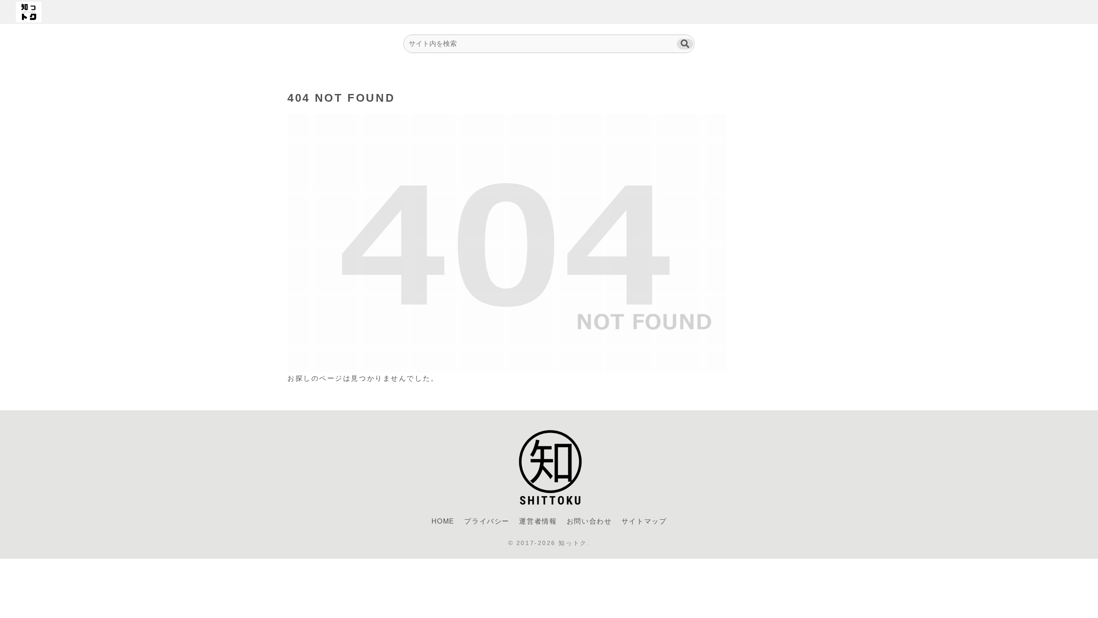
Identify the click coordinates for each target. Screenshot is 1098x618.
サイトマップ (644, 521)
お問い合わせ (589, 521)
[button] (685, 44)
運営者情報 (538, 521)
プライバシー (487, 521)
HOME (443, 521)
